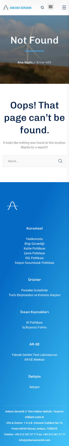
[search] (42, 8)
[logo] (17, 7)
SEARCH (60, 161)
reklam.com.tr (34, 417)
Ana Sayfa (25, 62)
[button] (51, 7)
